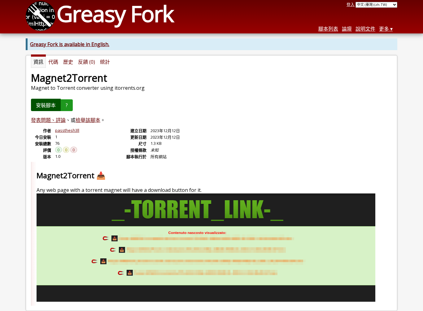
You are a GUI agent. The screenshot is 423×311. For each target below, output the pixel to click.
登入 (351, 4)
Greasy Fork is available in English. (69, 44)
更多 (384, 28)
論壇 (347, 28)
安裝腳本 (46, 105)
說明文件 (365, 28)
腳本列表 (328, 28)
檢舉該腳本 (88, 120)
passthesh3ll (67, 130)
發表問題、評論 (48, 120)
